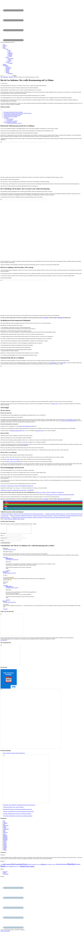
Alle (4, 820)
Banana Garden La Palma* (12, 485)
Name (2, 535)
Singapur (10, 55)
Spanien (10, 60)
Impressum (3, 930)
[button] (5, 501)
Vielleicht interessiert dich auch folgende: (14, 123)
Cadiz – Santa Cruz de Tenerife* (13, 459)
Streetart (7, 70)
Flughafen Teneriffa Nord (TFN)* (17, 430)
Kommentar (3, 533)
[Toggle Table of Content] (1, 109)
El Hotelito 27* (4, 485)
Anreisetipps (6, 117)
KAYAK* (48, 492)
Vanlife (4, 64)
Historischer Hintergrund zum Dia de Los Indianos (13, 112)
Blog (4, 46)
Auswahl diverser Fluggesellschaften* (68, 420)
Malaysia (10, 52)
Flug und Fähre (10, 119)
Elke (4, 601)
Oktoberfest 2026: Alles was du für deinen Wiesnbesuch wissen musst (17, 809)
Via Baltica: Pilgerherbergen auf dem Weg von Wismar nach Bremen (17, 813)
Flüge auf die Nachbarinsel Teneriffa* (26, 426)
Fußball (7, 66)
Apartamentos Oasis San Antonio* (19, 490)
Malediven (10, 53)
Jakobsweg (10, 73)
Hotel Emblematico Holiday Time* (26, 485)
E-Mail (4, 872)
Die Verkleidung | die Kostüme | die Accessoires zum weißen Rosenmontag (17, 113)
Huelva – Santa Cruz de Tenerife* (13, 461)
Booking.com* (38, 492)
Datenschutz (7, 930)
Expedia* (44, 492)
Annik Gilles (8, 558)
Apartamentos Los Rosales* (6, 490)
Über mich (5, 871)
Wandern (7, 72)
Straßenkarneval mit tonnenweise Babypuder (12, 115)
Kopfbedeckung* (53, 362)
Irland (9, 59)
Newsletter (46, 317)
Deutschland (10, 58)
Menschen (8, 68)
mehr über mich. (4, 640)
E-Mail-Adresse (4, 537)
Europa (7, 57)
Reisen (4, 48)
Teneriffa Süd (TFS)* (39, 430)
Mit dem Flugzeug (10, 118)
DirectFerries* (25, 444)
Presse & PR (5, 873)
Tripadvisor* (53, 492)
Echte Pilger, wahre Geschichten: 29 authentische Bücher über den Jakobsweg (19, 804)
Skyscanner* (69, 419)
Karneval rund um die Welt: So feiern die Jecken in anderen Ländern (60, 494)
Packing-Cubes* (54, 403)
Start (4, 44)
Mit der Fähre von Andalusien (12, 120)
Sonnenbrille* (63, 362)
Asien (7, 49)
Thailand (10, 56)
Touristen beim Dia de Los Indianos (10, 116)
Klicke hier (60, 317)
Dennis (4, 571)
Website (2, 540)
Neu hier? (5, 45)
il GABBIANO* (30, 490)
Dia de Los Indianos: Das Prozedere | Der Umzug (13, 114)
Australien (10, 63)
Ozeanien (8, 61)
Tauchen (7, 71)
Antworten (5, 557)
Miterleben (5, 65)
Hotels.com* (61, 492)
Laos (9, 51)
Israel (9, 50)
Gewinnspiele (8, 67)
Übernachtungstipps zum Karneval (10, 122)
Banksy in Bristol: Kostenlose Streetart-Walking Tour (14, 753)
